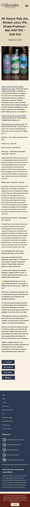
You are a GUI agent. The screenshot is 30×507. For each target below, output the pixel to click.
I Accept (15, 504)
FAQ (3, 413)
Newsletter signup (7, 417)
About (4, 398)
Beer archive (5, 406)
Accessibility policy (7, 421)
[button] (26, 6)
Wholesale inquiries (7, 410)
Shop (3, 395)
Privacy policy (6, 425)
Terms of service (6, 428)
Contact (4, 402)
